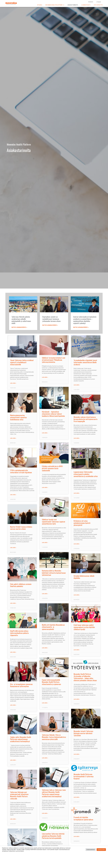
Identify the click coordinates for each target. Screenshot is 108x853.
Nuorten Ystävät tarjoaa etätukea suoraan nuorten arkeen (21, 527)
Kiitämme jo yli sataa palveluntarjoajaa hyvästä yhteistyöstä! (82, 522)
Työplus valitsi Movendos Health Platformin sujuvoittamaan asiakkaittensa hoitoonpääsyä (20, 739)
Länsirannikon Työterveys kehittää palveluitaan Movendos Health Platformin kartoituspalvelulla (53, 835)
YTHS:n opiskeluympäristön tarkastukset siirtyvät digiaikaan (21, 471)
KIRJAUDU (90, 1)
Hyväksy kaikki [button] (101, 849)
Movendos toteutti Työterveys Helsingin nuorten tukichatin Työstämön (83, 733)
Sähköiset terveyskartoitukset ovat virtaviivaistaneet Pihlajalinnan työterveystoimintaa (53, 359)
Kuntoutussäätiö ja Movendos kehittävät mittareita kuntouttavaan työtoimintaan (54, 572)
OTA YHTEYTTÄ (98, 5)
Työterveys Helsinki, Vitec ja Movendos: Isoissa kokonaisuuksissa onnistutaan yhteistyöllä (54, 737)
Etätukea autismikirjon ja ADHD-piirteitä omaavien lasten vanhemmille (52, 468)
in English (98, 1)
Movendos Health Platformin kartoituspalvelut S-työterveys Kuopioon (84, 776)
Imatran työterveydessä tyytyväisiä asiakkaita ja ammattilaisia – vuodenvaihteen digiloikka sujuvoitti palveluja (84, 319)
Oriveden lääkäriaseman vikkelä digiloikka (84, 577)
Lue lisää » (13, 383)
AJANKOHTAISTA (85, 5)
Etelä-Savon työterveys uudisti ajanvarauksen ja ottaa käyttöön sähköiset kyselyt (84, 627)
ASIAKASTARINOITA (73, 5)
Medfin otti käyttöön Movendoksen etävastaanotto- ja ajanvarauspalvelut (53, 626)
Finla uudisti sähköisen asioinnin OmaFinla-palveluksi (20, 585)
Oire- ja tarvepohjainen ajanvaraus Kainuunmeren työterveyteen (21, 685)
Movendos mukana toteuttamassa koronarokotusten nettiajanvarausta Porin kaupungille (85, 419)
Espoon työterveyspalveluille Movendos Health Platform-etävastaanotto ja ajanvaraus (51, 682)
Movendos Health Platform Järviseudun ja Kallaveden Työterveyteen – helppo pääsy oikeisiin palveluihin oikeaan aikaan (85, 677)
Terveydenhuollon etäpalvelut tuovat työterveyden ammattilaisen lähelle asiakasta (85, 362)
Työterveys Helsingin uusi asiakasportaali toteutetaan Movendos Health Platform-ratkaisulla (19, 795)
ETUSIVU (39, 5)
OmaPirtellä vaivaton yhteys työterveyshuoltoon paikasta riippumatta (19, 633)
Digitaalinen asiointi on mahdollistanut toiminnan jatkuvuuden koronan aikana (51, 318)
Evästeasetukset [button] (91, 849)
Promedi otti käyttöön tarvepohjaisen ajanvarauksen (83, 818)
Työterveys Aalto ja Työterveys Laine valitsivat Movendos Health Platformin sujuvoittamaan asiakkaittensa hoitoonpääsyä (54, 793)
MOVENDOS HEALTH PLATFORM (53, 5)
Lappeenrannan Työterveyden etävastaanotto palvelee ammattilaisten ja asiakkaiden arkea (86, 474)
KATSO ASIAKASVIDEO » (19, 327)
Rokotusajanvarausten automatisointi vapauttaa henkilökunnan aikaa (18, 417)
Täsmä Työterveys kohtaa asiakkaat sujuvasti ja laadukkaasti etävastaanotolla (22, 362)
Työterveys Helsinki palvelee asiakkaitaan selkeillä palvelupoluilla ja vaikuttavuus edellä (21, 319)
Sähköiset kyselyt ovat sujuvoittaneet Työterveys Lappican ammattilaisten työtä (53, 521)
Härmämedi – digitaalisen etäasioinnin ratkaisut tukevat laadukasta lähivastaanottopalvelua (53, 413)
